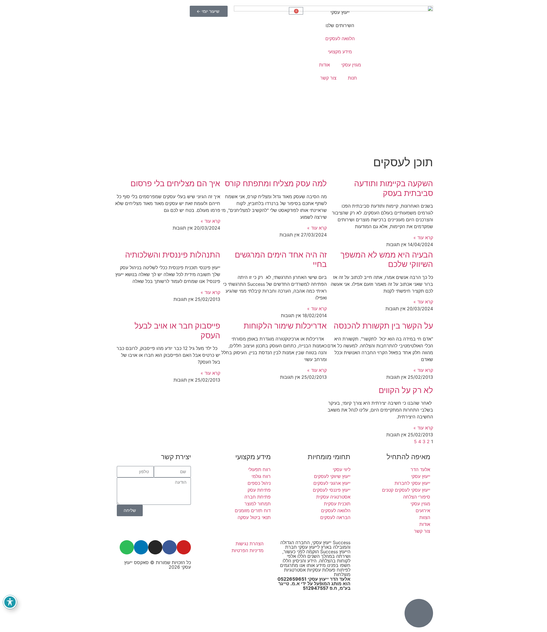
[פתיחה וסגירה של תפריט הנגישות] (10, 602)
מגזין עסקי (351, 65)
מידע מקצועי (340, 51)
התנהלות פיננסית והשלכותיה (172, 255)
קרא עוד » (423, 237)
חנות (352, 78)
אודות (324, 65)
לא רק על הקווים (406, 390)
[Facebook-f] (169, 547)
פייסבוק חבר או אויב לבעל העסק (177, 330)
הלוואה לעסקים (340, 38)
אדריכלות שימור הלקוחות (285, 326)
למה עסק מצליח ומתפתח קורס (276, 183)
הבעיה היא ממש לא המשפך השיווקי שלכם (386, 259)
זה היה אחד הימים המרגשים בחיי (281, 259)
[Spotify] (127, 547)
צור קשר (328, 78)
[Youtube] (184, 547)
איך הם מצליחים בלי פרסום (175, 183)
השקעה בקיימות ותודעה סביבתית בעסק (393, 188)
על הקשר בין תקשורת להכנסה (383, 326)
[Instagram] (155, 547)
